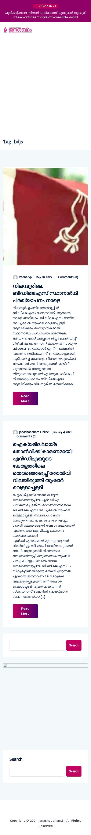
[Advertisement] (45, 85)
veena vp (25, 277)
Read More (25, 398)
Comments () (67, 277)
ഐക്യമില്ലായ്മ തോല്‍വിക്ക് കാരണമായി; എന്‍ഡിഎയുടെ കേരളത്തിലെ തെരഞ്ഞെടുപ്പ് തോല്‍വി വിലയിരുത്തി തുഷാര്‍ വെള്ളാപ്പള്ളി (43, 465)
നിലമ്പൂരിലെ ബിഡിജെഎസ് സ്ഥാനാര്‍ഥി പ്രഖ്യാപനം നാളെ (45, 293)
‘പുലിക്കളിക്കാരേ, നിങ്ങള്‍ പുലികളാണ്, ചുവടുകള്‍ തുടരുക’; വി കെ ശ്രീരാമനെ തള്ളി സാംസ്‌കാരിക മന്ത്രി (45, 15)
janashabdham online (34, 432)
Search (74, 645)
